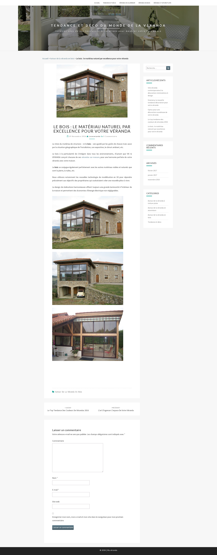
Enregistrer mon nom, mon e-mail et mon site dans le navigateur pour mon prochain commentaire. (87, 519)
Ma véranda (112, 550)
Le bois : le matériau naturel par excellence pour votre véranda (156, 129)
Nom (55, 478)
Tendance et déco (109, 3)
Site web (55, 501)
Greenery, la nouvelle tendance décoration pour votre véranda (158, 102)
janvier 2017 (152, 175)
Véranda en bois (144, 3)
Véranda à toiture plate (162, 3)
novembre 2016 (154, 179)
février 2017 (152, 170)
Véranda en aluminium (127, 3)
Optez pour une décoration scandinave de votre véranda (157, 112)
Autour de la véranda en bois (62, 58)
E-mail (55, 489)
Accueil (97, 3)
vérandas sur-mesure (90, 157)
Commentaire (58, 441)
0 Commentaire (110, 136)
